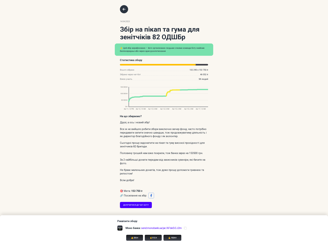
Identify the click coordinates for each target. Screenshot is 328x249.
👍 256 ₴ (134, 238)
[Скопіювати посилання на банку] (185, 228)
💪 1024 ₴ (172, 238)
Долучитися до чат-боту (136, 205)
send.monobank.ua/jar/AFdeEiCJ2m (161, 228)
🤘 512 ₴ (153, 238)
